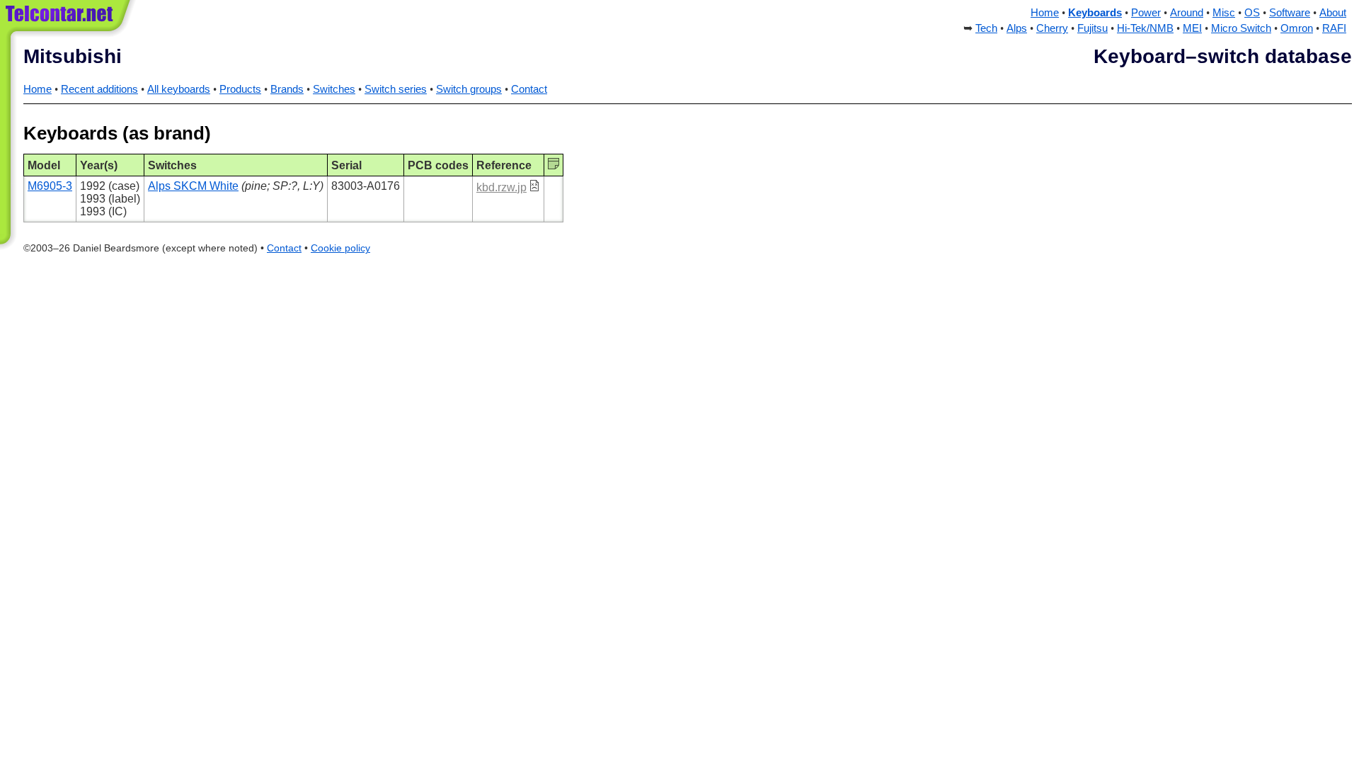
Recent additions (99, 89)
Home (1045, 12)
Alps (1017, 28)
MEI (1192, 28)
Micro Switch (1241, 28)
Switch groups (469, 89)
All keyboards (178, 89)
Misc (1223, 12)
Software (1289, 12)
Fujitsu (1092, 28)
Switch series (396, 89)
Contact (529, 89)
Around (1186, 12)
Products (240, 89)
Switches (334, 89)
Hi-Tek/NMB (1145, 28)
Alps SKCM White (193, 186)
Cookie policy (340, 248)
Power (1146, 12)
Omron (1296, 28)
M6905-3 (50, 186)
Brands (287, 89)
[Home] (69, 21)
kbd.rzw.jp (501, 187)
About (1332, 12)
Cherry (1052, 28)
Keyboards (1095, 12)
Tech (986, 28)
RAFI (1334, 28)
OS (1252, 12)
